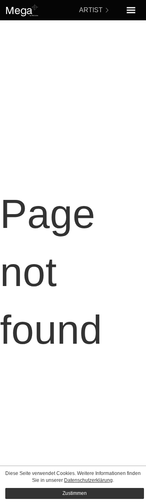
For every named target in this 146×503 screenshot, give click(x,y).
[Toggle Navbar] (131, 10)
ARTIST (91, 10)
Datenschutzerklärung (88, 480)
